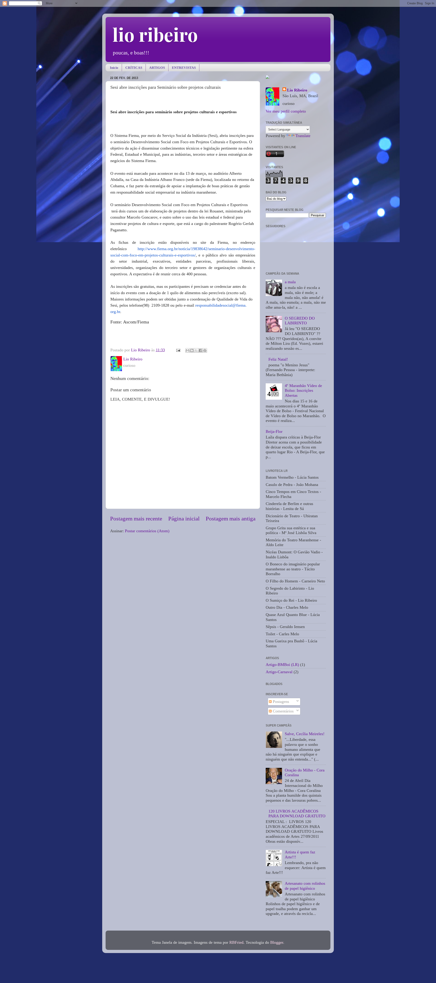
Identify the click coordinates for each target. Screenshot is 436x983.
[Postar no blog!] (192, 350)
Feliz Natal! (278, 359)
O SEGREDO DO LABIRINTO (300, 320)
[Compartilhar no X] (196, 350)
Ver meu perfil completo (286, 111)
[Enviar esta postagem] (177, 350)
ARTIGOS (157, 67)
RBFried (236, 942)
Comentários (283, 711)
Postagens (280, 701)
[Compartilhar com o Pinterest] (205, 350)
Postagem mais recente (136, 518)
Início (114, 67)
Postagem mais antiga (230, 518)
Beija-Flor (274, 431)
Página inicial (184, 518)
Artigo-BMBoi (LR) (282, 664)
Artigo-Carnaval (279, 672)
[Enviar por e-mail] (187, 350)
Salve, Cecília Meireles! (305, 734)
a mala (290, 282)
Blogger (276, 942)
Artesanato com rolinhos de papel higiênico (305, 886)
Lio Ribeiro (297, 90)
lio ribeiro (155, 34)
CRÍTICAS (133, 67)
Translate (302, 135)
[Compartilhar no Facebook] (200, 350)
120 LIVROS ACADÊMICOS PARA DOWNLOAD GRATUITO (296, 813)
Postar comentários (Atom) (147, 531)
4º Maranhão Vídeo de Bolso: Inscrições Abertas (303, 390)
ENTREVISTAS (184, 67)
